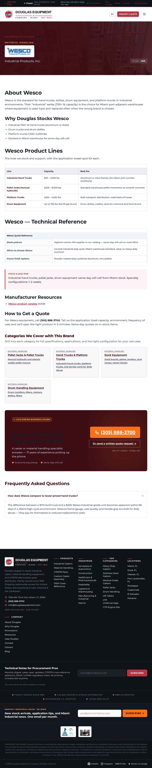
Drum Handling (111, 591)
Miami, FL (133, 566)
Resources (10, 634)
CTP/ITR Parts (61, 572)
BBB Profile (120, 764)
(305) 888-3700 (118, 432)
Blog (7, 651)
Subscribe (137, 673)
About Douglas (13, 622)
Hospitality (84, 584)
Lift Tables (108, 596)
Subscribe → (135, 713)
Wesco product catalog (22, 303)
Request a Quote (128, 14)
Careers (9, 647)
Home (8, 36)
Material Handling (22, 36)
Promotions (94, 3)
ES (112, 14)
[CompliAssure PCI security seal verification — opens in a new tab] (84, 731)
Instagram (108, 764)
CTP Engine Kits (111, 607)
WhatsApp (142, 3)
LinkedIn (94, 764)
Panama (132, 598)
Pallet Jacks (109, 587)
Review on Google (139, 764)
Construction (85, 573)
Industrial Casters (63, 563)
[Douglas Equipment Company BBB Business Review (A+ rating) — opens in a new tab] (68, 731)
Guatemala (133, 590)
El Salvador (133, 594)
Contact (126, 3)
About (117, 3)
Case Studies (11, 639)
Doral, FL (132, 570)
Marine (82, 603)
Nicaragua (133, 585)
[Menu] (144, 14)
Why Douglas (108, 3)
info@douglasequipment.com (24, 605)
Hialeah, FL (133, 574)
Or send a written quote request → (114, 443)
